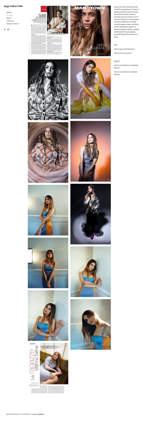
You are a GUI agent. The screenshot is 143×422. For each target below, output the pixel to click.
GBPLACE (41, 414)
